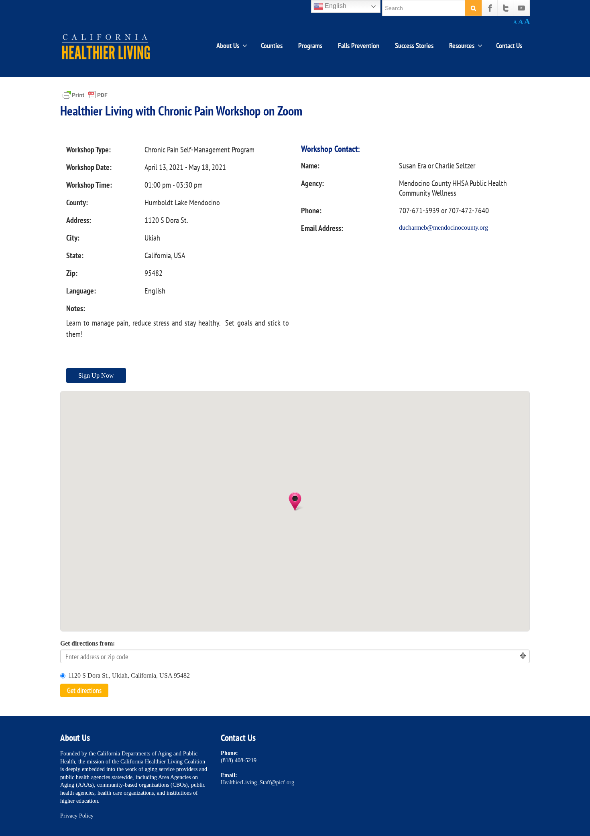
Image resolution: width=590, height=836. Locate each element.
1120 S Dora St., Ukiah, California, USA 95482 (129, 675)
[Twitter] (506, 8)
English (334, 5)
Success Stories (414, 45)
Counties (272, 45)
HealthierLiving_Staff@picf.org (257, 782)
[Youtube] (521, 8)
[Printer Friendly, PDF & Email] (85, 94)
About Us (227, 45)
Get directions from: (87, 643)
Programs (310, 45)
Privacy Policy (77, 816)
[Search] (473, 8)
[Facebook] (490, 8)
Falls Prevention (358, 45)
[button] (295, 501)
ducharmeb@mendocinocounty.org (443, 227)
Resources (461, 45)
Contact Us (509, 45)
